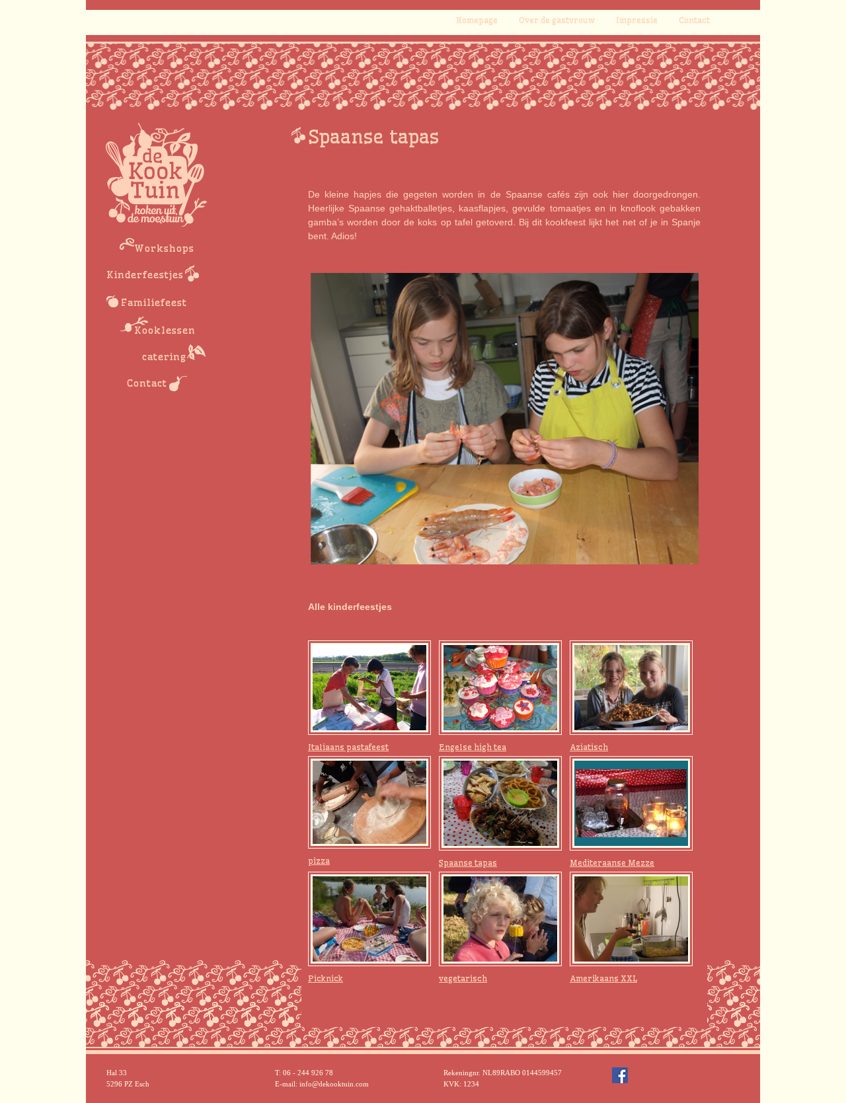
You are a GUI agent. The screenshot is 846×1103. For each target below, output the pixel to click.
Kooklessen (165, 330)
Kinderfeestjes (145, 275)
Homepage (477, 20)
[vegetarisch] (500, 918)
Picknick (325, 978)
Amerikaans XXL (603, 978)
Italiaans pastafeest (348, 747)
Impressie (637, 20)
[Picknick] (369, 918)
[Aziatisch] (631, 686)
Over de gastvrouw (557, 20)
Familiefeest (154, 303)
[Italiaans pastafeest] (369, 686)
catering (164, 357)
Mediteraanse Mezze (612, 863)
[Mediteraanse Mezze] (631, 802)
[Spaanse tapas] (500, 802)
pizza (319, 861)
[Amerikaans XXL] (631, 918)
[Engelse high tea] (500, 686)
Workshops (164, 248)
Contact (694, 20)
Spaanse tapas (468, 863)
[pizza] (369, 801)
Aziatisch (589, 747)
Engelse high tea (472, 747)
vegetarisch (463, 978)
